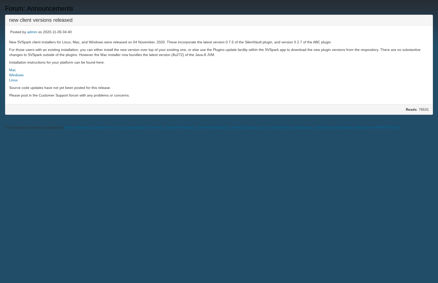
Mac (12, 70)
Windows (16, 75)
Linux (13, 80)
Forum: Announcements (39, 8)
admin (32, 32)
